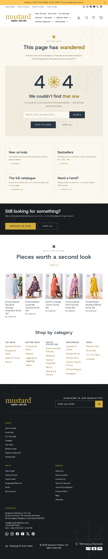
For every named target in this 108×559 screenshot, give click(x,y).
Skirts (49, 367)
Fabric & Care (38, 7)
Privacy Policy (61, 491)
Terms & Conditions (63, 487)
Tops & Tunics (12, 358)
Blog (57, 495)
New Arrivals (40, 13)
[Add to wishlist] (8, 276)
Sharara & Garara (51, 373)
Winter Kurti (72, 358)
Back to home (43, 125)
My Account (10, 491)
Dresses (38, 17)
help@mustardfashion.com (17, 523)
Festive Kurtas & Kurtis (53, 350)
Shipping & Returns (13, 483)
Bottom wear (62, 17)
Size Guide (10, 7)
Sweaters (71, 373)
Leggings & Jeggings (31, 359)
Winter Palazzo (74, 369)
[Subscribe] (99, 404)
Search (77, 115)
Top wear (48, 17)
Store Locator (23, 7)
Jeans (29, 365)
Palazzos (50, 355)
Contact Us (60, 479)
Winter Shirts (73, 353)
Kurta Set (52, 13)
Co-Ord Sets (64, 13)
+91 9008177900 (12, 525)
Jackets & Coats (71, 348)
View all (54, 265)
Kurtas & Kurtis (13, 346)
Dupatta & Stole (10, 352)
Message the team (20, 226)
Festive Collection (43, 21)
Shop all (67, 125)
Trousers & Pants (31, 348)
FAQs (7, 487)
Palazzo (29, 353)
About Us (59, 471)
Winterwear (60, 21)
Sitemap (59, 499)
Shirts (8, 362)
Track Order (52, 7)
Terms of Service (62, 483)
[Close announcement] (104, 2)
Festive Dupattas (50, 361)
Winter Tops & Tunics (73, 364)
